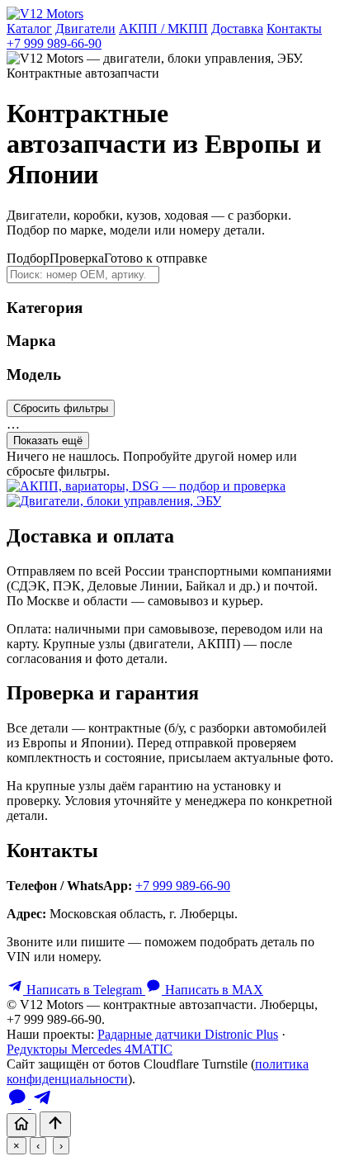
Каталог (29, 28)
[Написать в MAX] (19, 1104)
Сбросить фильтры (60, 408)
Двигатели (85, 28)
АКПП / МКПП (163, 28)
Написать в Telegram (84, 990)
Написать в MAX (212, 990)
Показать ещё (48, 440)
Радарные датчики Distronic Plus (187, 1034)
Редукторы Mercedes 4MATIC (89, 1049)
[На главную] (21, 1125)
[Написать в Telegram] (42, 1104)
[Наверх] (55, 1124)
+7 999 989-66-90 (54, 43)
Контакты (294, 28)
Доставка (237, 28)
